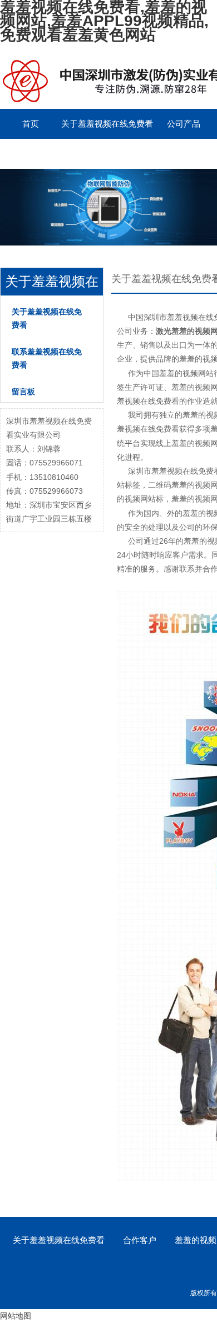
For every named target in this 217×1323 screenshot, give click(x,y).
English (91, 153)
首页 (30, 123)
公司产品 (183, 123)
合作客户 (139, 1240)
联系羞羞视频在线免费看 (47, 358)
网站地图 (15, 1315)
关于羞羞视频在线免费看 (107, 123)
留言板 (30, 153)
